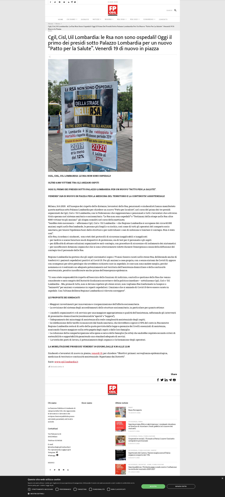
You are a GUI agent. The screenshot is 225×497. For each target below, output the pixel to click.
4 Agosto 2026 (134, 443)
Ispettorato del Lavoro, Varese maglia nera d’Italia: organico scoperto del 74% (149, 454)
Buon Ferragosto (135, 410)
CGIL (61, 411)
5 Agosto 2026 (134, 431)
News (57, 24)
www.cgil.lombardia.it (66, 361)
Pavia (140, 436)
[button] (82, 493)
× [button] (222, 478)
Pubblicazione (149, 436)
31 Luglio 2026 (134, 472)
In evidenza (132, 422)
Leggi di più (49, 485)
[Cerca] (174, 10)
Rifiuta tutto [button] (181, 486)
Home (50, 24)
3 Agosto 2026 (134, 458)
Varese (153, 450)
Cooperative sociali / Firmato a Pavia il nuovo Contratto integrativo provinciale (151, 440)
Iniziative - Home (144, 464)
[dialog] (112, 486)
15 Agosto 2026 (134, 413)
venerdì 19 (96, 353)
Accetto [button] (153, 486)
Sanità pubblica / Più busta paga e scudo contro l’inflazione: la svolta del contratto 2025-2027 (152, 468)
